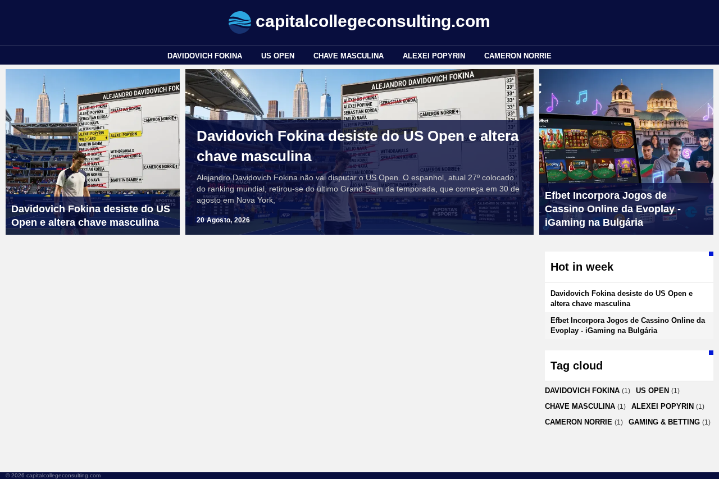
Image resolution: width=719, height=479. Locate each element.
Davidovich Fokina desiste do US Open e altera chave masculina (357, 146)
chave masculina (348, 56)
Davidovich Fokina (204, 56)
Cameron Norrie (518, 56)
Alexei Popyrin (434, 56)
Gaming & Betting (664, 422)
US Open (277, 56)
